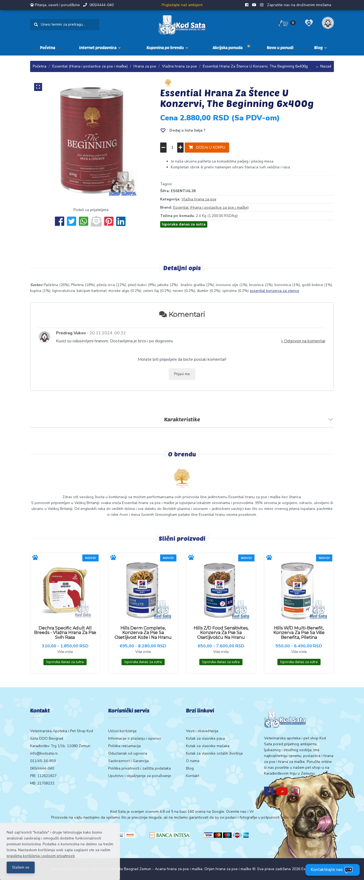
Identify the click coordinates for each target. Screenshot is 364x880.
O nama (192, 760)
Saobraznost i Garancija (128, 760)
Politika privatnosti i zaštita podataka (139, 768)
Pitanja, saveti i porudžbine (57, 4)
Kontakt (192, 775)
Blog (190, 768)
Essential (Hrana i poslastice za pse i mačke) (90, 66)
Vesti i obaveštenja (202, 731)
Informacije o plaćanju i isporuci (134, 738)
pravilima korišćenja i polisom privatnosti (41, 855)
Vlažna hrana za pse (179, 66)
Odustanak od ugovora (127, 753)
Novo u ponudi (280, 47)
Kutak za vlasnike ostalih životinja (214, 753)
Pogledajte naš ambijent (182, 4)
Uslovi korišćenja (122, 731)
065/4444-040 (102, 4)
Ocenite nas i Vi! (240, 811)
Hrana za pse (145, 66)
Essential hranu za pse (247, 497)
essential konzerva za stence (274, 290)
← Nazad (323, 66)
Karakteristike (182, 419)
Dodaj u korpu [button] (209, 147)
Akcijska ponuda (227, 47)
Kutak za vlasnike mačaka (207, 745)
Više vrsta (65, 651)
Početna (47, 47)
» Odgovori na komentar (303, 341)
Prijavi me (182, 373)
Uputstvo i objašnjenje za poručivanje (139, 775)
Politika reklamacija (124, 745)
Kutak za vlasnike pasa (205, 738)
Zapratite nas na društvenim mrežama (299, 4)
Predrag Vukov (71, 333)
